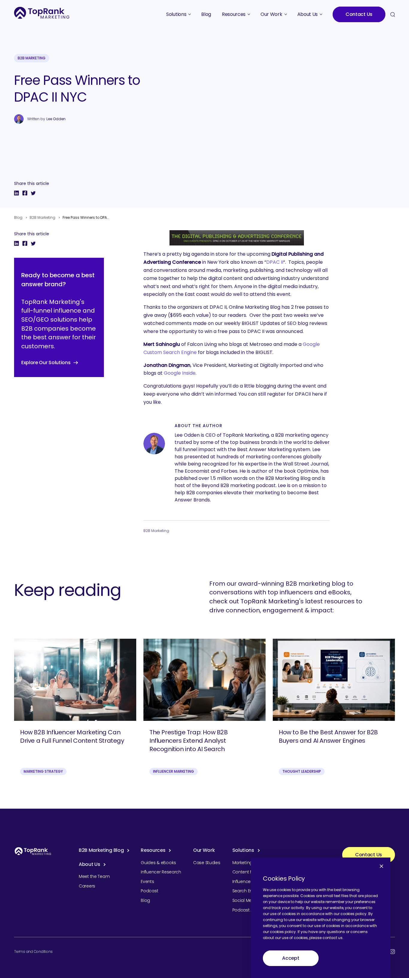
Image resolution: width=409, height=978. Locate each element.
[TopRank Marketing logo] (33, 851)
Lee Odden (56, 119)
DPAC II (274, 262)
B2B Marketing (32, 58)
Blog (18, 217)
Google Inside (180, 373)
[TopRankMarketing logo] (41, 13)
